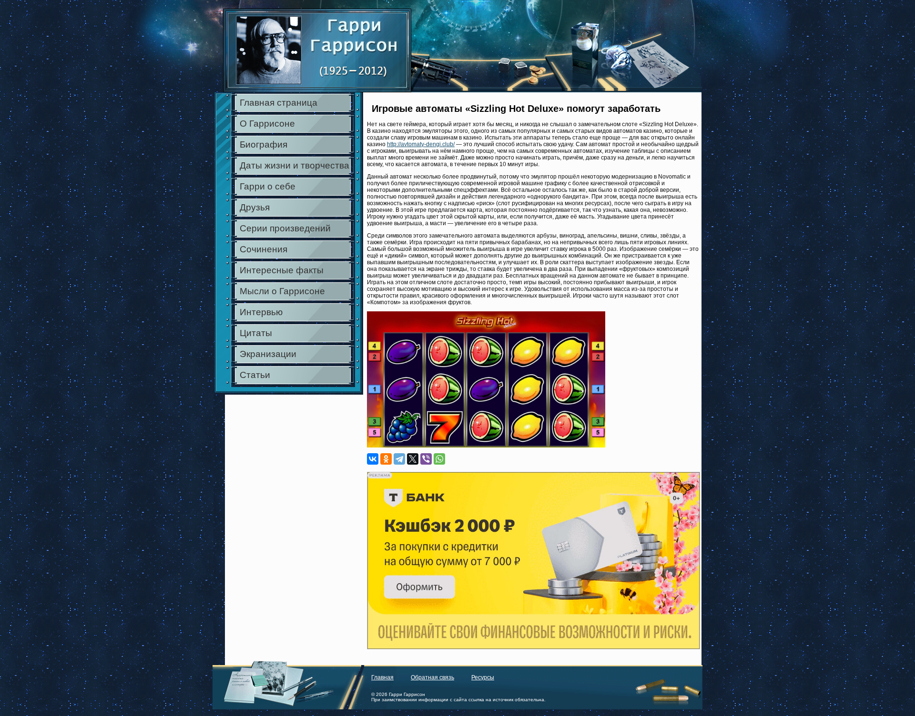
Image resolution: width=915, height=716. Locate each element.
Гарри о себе (267, 186)
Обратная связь (432, 677)
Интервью (261, 312)
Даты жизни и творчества (294, 165)
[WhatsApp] (439, 459)
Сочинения (263, 249)
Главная (382, 677)
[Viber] (426, 459)
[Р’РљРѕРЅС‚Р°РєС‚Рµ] (372, 459)
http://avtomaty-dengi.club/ (421, 144)
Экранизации (268, 354)
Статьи (255, 375)
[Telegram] (399, 459)
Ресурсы (482, 677)
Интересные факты (282, 270)
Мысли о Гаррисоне (282, 291)
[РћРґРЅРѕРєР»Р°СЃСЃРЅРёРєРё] (386, 459)
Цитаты (256, 333)
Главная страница (278, 103)
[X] (412, 459)
